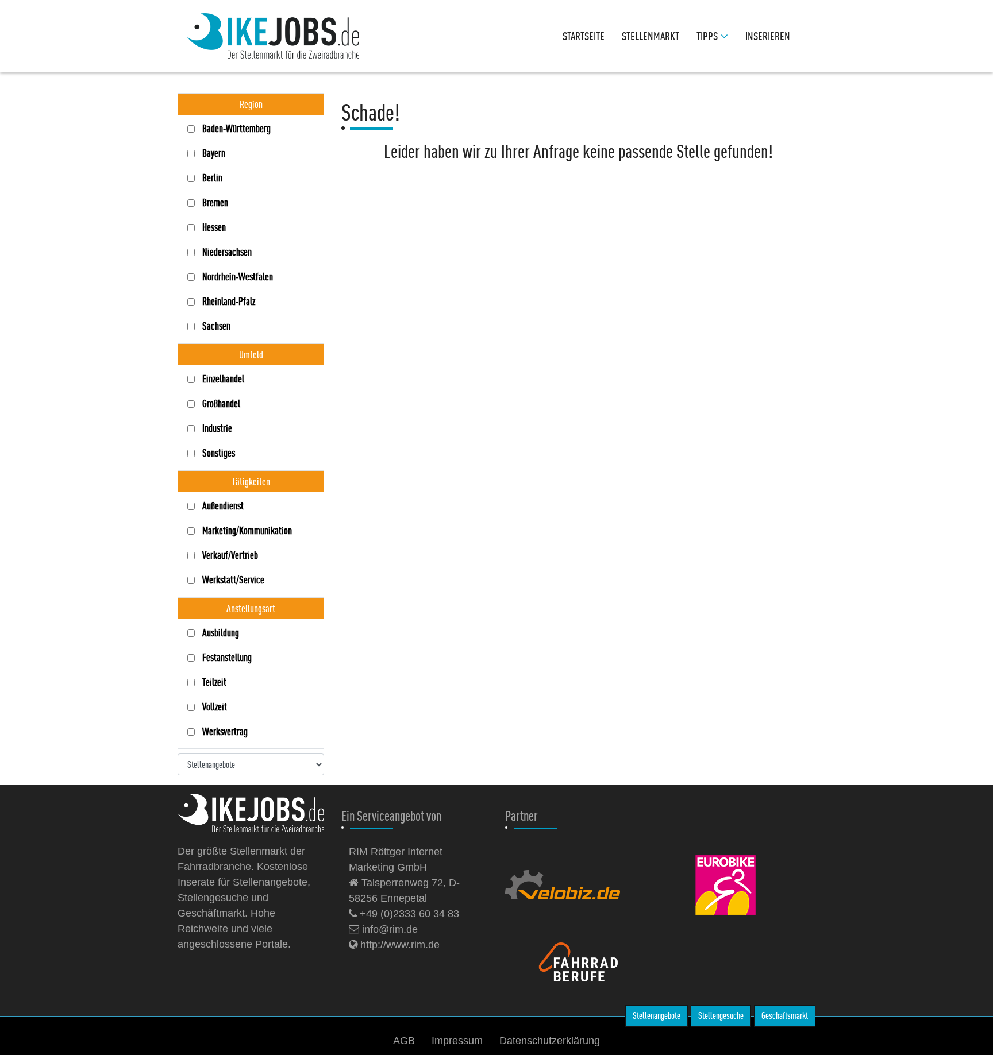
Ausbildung (220, 633)
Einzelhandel (223, 379)
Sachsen (216, 326)
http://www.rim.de (398, 944)
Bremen (215, 202)
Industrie (217, 428)
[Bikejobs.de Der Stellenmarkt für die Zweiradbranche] (262, 813)
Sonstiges (218, 453)
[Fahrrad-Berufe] (590, 961)
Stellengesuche (721, 1015)
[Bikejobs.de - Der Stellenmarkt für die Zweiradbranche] (273, 36)
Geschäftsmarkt (784, 1015)
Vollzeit (214, 707)
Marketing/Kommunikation (247, 530)
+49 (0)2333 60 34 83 (408, 913)
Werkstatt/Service (233, 580)
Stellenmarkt (650, 35)
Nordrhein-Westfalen (237, 276)
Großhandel (221, 403)
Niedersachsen (227, 252)
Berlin (212, 178)
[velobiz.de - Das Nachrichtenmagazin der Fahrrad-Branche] (574, 884)
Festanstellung (227, 657)
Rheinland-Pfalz (228, 301)
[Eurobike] (738, 884)
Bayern (213, 153)
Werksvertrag (225, 731)
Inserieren (767, 35)
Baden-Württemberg (236, 128)
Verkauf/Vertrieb (230, 555)
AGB (404, 1040)
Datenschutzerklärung (549, 1040)
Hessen (214, 227)
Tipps (707, 35)
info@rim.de (388, 929)
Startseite (584, 35)
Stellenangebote (656, 1015)
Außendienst (223, 506)
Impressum (457, 1040)
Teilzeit (214, 682)
